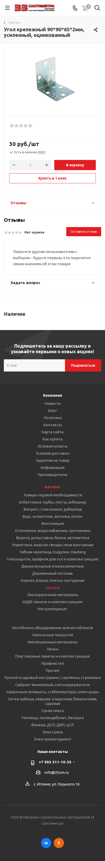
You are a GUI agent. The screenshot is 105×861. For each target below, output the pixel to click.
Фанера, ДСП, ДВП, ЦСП (52, 725)
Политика (53, 417)
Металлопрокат (52, 609)
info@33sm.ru (56, 772)
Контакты (52, 425)
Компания (52, 395)
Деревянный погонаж (52, 573)
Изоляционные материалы (52, 642)
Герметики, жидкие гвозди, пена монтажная (52, 545)
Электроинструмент (52, 739)
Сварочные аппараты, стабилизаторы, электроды (52, 692)
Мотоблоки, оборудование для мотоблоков (52, 628)
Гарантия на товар (52, 460)
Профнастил (52, 663)
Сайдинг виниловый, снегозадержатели (52, 684)
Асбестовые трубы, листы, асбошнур (52, 502)
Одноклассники (59, 843)
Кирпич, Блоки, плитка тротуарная (52, 580)
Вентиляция (52, 523)
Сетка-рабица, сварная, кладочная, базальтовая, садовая (52, 701)
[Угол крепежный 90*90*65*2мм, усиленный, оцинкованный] (52, 79)
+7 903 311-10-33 (55, 762)
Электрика (53, 732)
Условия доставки (52, 453)
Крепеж (52, 587)
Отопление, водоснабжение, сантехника (52, 530)
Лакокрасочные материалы (52, 594)
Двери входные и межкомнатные (52, 566)
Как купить (52, 439)
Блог (52, 410)
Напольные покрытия (52, 635)
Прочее (52, 670)
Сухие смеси (53, 710)
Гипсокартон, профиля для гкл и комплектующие (52, 559)
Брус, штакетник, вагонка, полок (52, 516)
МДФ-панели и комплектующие (53, 602)
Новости (52, 403)
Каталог (53, 487)
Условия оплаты (53, 446)
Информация (52, 467)
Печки (52, 649)
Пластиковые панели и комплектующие (52, 656)
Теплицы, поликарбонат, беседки (52, 718)
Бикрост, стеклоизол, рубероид (52, 509)
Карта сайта (52, 432)
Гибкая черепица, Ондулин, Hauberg (53, 552)
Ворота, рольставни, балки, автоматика (52, 538)
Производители (52, 474)
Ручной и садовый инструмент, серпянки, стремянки (52, 677)
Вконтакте (46, 843)
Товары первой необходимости (52, 495)
